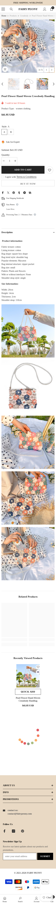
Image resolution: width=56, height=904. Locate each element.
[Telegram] (24, 192)
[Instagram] (13, 831)
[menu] (3, 9)
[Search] (11, 9)
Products (13, 16)
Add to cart (23, 169)
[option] (28, 46)
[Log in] (44, 9)
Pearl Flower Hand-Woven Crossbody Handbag (28, 699)
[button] (46, 69)
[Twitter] (8, 192)
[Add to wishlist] (49, 170)
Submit (45, 856)
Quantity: (5, 155)
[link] (14, 639)
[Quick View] (38, 672)
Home (3, 16)
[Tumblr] (19, 192)
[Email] (30, 192)
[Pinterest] (13, 192)
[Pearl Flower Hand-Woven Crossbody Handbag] (28, 675)
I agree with (10, 177)
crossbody (24, 16)
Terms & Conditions (26, 177)
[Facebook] (2, 192)
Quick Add (28, 691)
